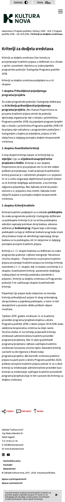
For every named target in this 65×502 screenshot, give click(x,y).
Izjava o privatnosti (12, 483)
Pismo (40, 2)
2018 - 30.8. (46, 31)
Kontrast (18, 2)
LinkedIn (3, 454)
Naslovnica (7, 31)
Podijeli (10, 411)
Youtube (8, 454)
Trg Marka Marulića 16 (12, 433)
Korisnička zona (11, 460)
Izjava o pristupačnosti (14, 479)
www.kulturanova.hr (14, 448)
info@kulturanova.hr (14, 444)
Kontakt (7, 464)
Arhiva (36, 31)
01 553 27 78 (12, 441)
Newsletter (9, 468)
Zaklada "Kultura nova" (22, 16)
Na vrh (40, 411)
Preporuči (26, 411)
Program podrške (22, 31)
